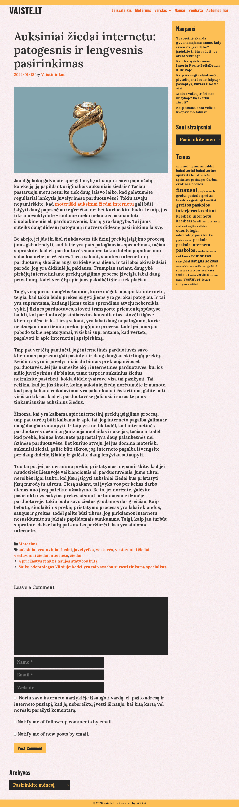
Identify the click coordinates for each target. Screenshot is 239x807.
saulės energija (202, 266)
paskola (200, 239)
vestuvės (104, 549)
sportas (181, 270)
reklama (183, 256)
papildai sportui (184, 240)
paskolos (185, 250)
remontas (201, 256)
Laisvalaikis (122, 10)
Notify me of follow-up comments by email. (65, 722)
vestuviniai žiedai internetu (41, 555)
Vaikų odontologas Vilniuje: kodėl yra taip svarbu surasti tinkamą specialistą (93, 566)
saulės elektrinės (185, 266)
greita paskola (188, 195)
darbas (212, 179)
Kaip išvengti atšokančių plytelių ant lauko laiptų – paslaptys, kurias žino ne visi (198, 81)
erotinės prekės (189, 184)
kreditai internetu (193, 216)
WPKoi (141, 803)
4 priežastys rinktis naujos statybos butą (58, 561)
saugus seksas (204, 261)
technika (182, 274)
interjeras (186, 210)
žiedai (75, 555)
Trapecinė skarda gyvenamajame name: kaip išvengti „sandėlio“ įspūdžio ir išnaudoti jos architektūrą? (198, 47)
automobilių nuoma (190, 166)
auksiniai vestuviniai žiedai (45, 549)
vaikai (193, 275)
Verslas (160, 10)
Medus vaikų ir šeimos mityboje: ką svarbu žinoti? (195, 98)
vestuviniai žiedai (132, 549)
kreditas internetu (207, 221)
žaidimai (194, 284)
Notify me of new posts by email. (53, 734)
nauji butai (181, 226)
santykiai (183, 261)
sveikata (207, 270)
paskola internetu (193, 244)
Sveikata (195, 10)
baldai (209, 166)
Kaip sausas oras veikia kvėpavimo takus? (195, 110)
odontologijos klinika (194, 235)
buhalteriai (185, 170)
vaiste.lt (25, 10)
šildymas (182, 284)
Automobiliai (217, 10)
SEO (214, 266)
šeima (206, 279)
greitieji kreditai (203, 200)
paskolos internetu (206, 251)
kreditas (184, 221)
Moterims (143, 10)
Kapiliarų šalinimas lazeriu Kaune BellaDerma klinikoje (198, 65)
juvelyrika (84, 549)
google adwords (206, 191)
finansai (186, 189)
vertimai (203, 274)
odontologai (187, 230)
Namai (180, 10)
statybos (194, 270)
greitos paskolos (193, 205)
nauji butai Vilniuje (197, 226)
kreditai (207, 211)
